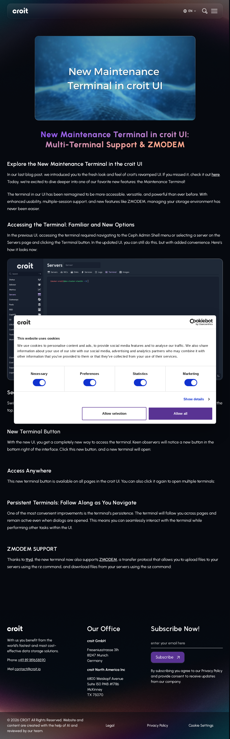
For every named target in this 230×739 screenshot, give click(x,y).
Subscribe (164, 657)
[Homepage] (20, 10)
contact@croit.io (28, 669)
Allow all (180, 413)
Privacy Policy (157, 725)
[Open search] (205, 11)
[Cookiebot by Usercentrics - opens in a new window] (193, 322)
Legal (110, 725)
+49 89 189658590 (32, 660)
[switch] (89, 382)
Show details (194, 399)
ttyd (29, 559)
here (216, 174)
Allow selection (114, 413)
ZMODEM (108, 559)
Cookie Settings (201, 725)
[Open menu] (214, 11)
